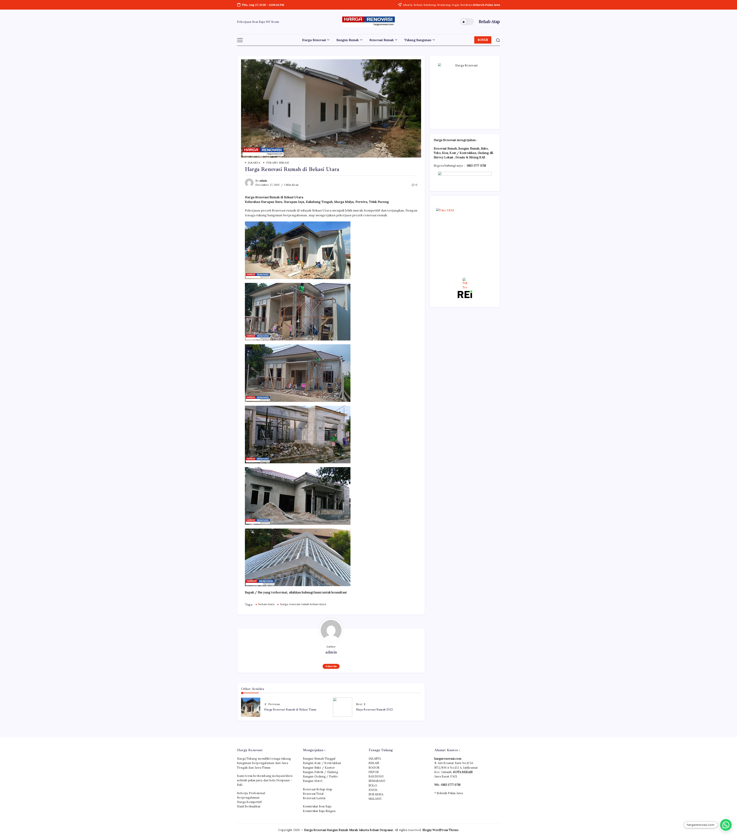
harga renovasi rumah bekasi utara (303, 604)
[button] (467, 21)
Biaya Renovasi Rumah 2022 (374, 709)
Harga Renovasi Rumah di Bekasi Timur (290, 709)
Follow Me (331, 666)
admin (263, 180)
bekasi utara (266, 604)
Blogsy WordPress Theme (440, 830)
